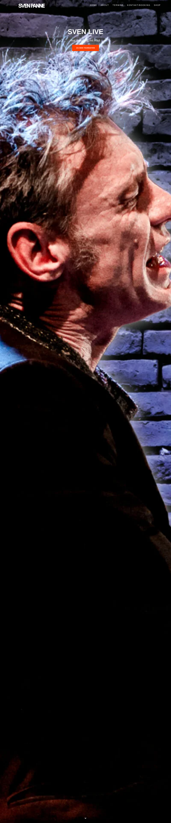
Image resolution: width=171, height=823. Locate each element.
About (105, 5)
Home (93, 5)
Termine (118, 5)
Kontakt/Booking (138, 5)
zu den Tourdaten (85, 48)
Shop (157, 5)
